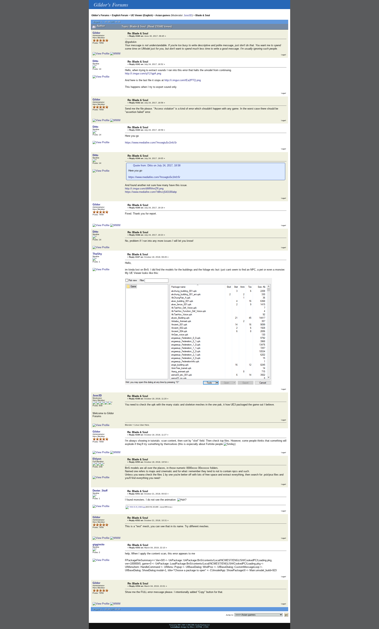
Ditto (95, 61)
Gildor (96, 32)
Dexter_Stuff (100, 490)
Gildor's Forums (100, 15)
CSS (206, 627)
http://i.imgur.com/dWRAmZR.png (144, 188)
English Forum (120, 15)
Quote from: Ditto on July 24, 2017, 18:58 (156, 165)
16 (109, 22)
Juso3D (188, 15)
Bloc (192, 627)
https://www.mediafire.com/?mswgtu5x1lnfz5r (151, 142)
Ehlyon (97, 458)
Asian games (162, 15)
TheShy (97, 253)
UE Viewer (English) (142, 15)
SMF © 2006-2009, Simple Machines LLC (196, 625)
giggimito (98, 544)
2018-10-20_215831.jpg (137, 507)
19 (119, 22)
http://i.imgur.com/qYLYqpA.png (143, 73)
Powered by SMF (175, 625)
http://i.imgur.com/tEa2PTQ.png (182, 80)
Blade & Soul (202, 15)
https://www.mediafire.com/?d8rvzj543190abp (151, 191)
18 (116, 22)
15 (106, 22)
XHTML (199, 627)
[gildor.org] (115, 53)
